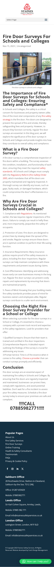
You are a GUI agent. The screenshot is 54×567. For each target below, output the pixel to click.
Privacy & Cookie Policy (16, 461)
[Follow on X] (22, 469)
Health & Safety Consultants (18, 451)
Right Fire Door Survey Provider (25, 308)
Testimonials (11, 454)
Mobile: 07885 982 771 (15, 510)
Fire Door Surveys (13, 444)
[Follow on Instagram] (12, 469)
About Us (9, 437)
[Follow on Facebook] (7, 469)
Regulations (26, 213)
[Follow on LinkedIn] (17, 469)
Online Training (12, 447)
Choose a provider (31, 358)
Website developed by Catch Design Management (30, 550)
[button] (35, 561)
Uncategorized (24, 46)
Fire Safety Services (14, 440)
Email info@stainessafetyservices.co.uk (23, 515)
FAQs (7, 457)
